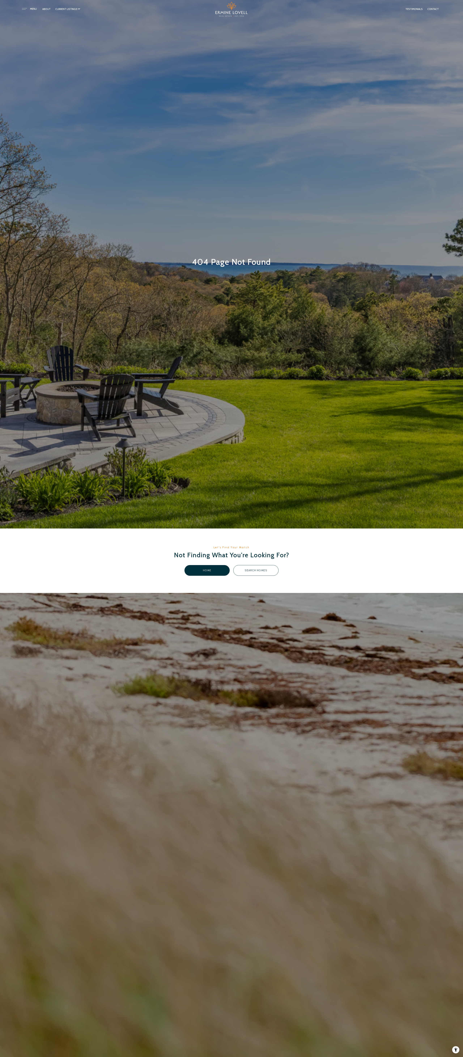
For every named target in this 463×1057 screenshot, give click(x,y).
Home (207, 570)
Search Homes (256, 570)
